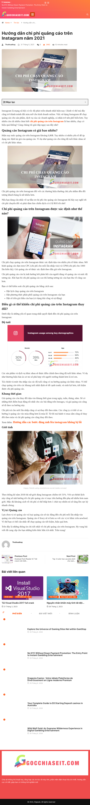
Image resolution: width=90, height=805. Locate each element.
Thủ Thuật (9, 597)
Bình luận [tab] (74, 613)
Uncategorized (33, 627)
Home (7, 23)
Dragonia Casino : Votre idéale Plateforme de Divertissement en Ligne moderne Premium (50, 679)
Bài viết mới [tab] (45, 613)
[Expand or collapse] (85, 102)
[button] (45, 3)
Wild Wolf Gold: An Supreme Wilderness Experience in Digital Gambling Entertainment (54, 729)
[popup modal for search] (84, 14)
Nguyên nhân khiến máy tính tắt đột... (20, 603)
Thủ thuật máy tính (23, 597)
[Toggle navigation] (32, 14)
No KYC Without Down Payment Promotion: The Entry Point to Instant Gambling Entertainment (57, 654)
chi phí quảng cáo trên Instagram (47, 121)
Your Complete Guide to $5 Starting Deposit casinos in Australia (55, 704)
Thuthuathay (10, 45)
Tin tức (16, 23)
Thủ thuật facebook (69, 596)
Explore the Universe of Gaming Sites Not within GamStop (56, 629)
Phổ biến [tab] (17, 613)
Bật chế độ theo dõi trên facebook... (65, 602)
